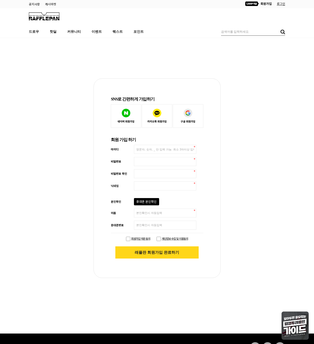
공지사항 (35, 4)
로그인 (281, 3)
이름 (113, 213)
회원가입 (266, 3)
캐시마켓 (50, 4)
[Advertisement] (157, 48)
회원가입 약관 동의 (140, 239)
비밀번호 (116, 161)
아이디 (115, 149)
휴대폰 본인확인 (146, 201)
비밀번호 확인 (119, 173)
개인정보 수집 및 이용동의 (175, 239)
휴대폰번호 (117, 225)
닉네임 (115, 186)
